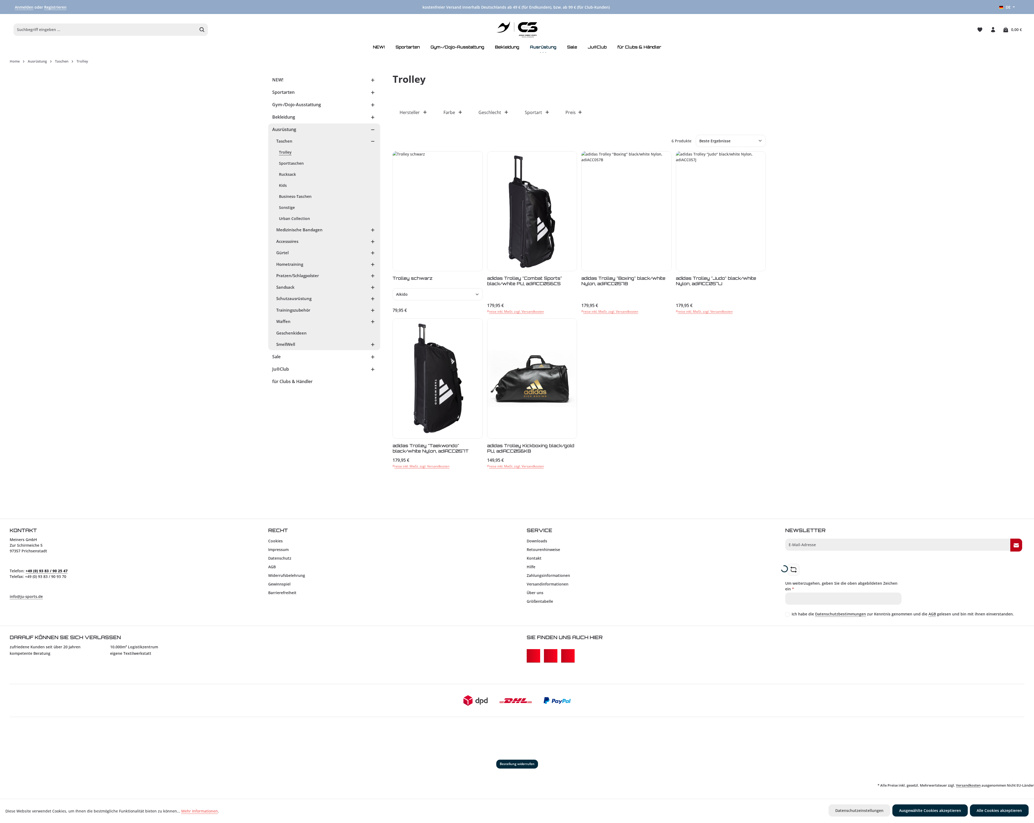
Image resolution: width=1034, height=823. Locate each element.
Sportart (533, 112)
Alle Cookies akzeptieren (999, 810)
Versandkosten (968, 785)
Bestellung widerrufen (517, 764)
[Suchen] (202, 29)
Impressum (278, 549)
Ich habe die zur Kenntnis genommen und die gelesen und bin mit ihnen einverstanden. (903, 614)
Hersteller (410, 112)
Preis (570, 112)
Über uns (535, 592)
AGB (272, 566)
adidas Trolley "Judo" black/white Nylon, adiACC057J (716, 281)
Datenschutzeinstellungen (859, 810)
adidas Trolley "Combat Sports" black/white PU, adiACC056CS (524, 281)
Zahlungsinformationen (548, 575)
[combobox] (105, 29)
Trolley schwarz (412, 278)
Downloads (537, 540)
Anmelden (24, 7)
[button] (372, 80)
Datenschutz (279, 558)
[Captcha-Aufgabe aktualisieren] (793, 570)
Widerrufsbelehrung (286, 575)
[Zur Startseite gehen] (517, 30)
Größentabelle (540, 601)
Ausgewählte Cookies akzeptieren (930, 810)
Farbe (449, 112)
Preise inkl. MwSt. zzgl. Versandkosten (515, 311)
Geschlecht (489, 112)
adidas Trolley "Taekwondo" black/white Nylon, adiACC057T (431, 448)
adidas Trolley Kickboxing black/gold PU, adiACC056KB (530, 448)
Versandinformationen (547, 584)
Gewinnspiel (279, 584)
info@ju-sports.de (26, 596)
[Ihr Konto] (993, 29)
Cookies (275, 540)
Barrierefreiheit (282, 592)
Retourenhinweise (543, 549)
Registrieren (55, 7)
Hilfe (531, 566)
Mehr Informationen (199, 811)
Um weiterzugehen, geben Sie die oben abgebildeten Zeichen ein (841, 586)
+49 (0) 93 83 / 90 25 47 (47, 570)
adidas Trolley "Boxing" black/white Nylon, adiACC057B (623, 281)
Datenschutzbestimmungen (840, 614)
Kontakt (534, 558)
